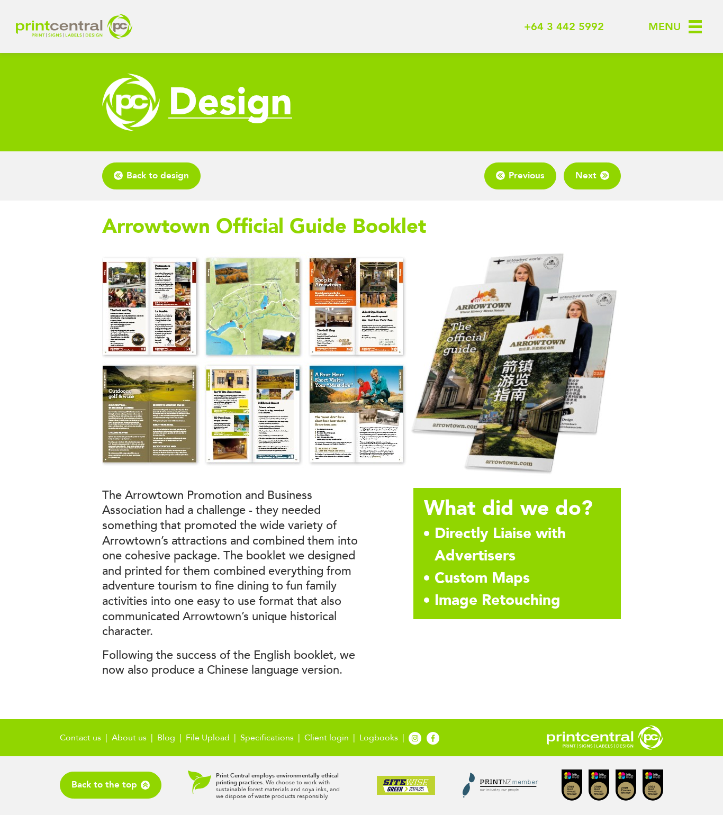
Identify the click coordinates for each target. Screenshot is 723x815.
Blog (166, 738)
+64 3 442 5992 (564, 27)
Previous (527, 175)
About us (129, 738)
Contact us (80, 738)
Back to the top (104, 784)
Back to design (157, 175)
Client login (326, 738)
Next (586, 175)
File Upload (208, 738)
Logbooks (378, 738)
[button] (669, 26)
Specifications (267, 738)
